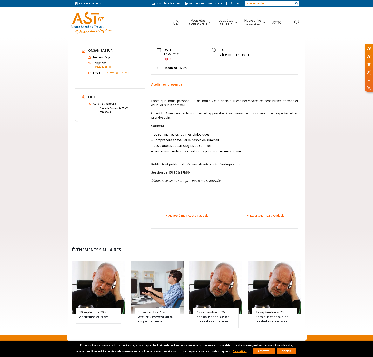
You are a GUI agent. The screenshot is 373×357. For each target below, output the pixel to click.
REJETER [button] (286, 351)
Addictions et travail (94, 317)
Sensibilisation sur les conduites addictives (213, 319)
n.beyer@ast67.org (118, 72)
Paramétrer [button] (240, 351)
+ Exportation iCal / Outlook (265, 215)
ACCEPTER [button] (264, 351)
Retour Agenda (174, 68)
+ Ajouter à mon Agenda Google (187, 215)
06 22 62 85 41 (103, 66)
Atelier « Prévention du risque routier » (156, 319)
